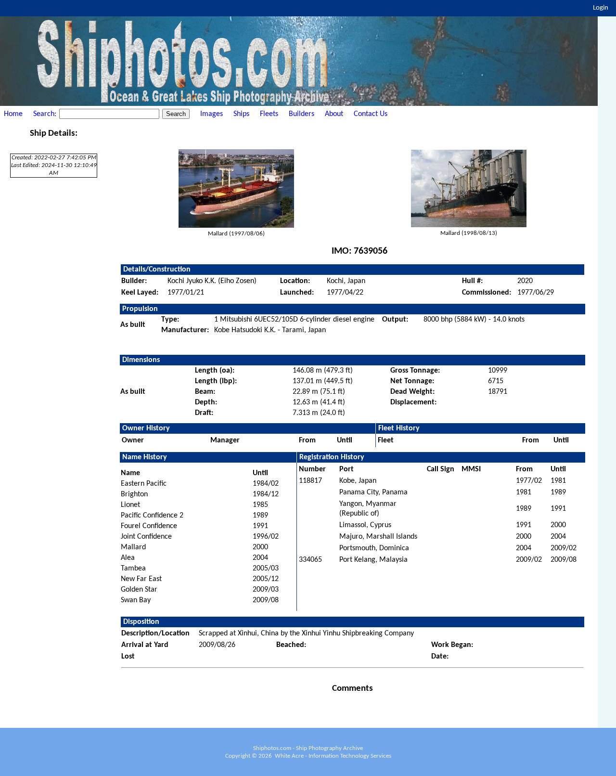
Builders (301, 114)
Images (211, 114)
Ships (241, 114)
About (334, 114)
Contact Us (370, 114)
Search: (45, 114)
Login (600, 8)
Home (13, 114)
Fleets (269, 114)
